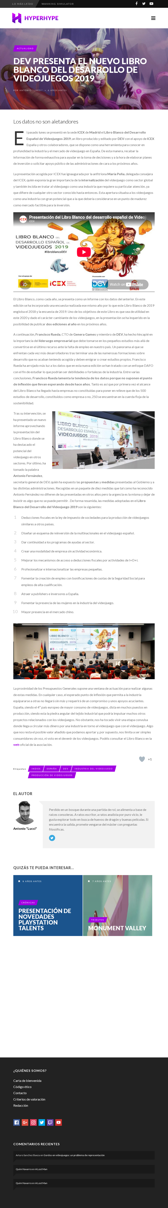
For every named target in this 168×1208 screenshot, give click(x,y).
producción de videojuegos (52, 775)
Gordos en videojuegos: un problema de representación (74, 1155)
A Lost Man (41, 1169)
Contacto (20, 1093)
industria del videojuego (94, 768)
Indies (36, 768)
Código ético (22, 1087)
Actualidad (25, 48)
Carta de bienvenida (27, 1080)
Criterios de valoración (29, 1099)
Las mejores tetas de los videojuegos (73, 3)
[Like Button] (142, 759)
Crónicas (28, 902)
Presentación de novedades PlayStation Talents (44, 919)
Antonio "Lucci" (31, 90)
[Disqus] (84, 996)
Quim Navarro (24, 1169)
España (52, 768)
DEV (65, 768)
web (16, 744)
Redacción (20, 1105)
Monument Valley (117, 928)
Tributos (97, 920)
